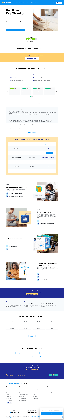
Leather (31, 356)
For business (37, 2)
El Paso (52, 331)
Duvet (36, 353)
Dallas (52, 328)
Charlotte (38, 324)
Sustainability (8, 398)
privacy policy (32, 416)
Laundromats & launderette (24, 394)
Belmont (38, 321)
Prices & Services (25, 2)
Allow (51, 413)
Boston (52, 321)
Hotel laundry (21, 396)
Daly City (12, 331)
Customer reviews (9, 396)
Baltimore (25, 321)
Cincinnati (12, 328)
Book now (59, 2)
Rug (19, 353)
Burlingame (12, 324)
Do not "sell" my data (9, 417)
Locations (8, 394)
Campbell (25, 324)
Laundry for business (49, 392)
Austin (12, 321)
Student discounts (22, 400)
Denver (25, 331)
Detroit (38, 331)
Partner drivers (35, 396)
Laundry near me (9, 400)
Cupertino (38, 328)
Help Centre (8, 392)
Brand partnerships (49, 390)
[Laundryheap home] (6, 2)
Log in (53, 2)
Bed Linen (27, 353)
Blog (33, 392)
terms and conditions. (38, 416)
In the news (35, 390)
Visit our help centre (32, 132)
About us (31, 2)
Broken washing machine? (23, 398)
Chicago (51, 324)
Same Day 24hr (40, 356)
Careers (34, 394)
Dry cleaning (19, 383)
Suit (23, 356)
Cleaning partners (36, 398)
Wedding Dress (44, 353)
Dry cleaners (21, 392)
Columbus (25, 328)
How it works (17, 2)
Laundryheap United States (11, 383)
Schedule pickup (49, 153)
